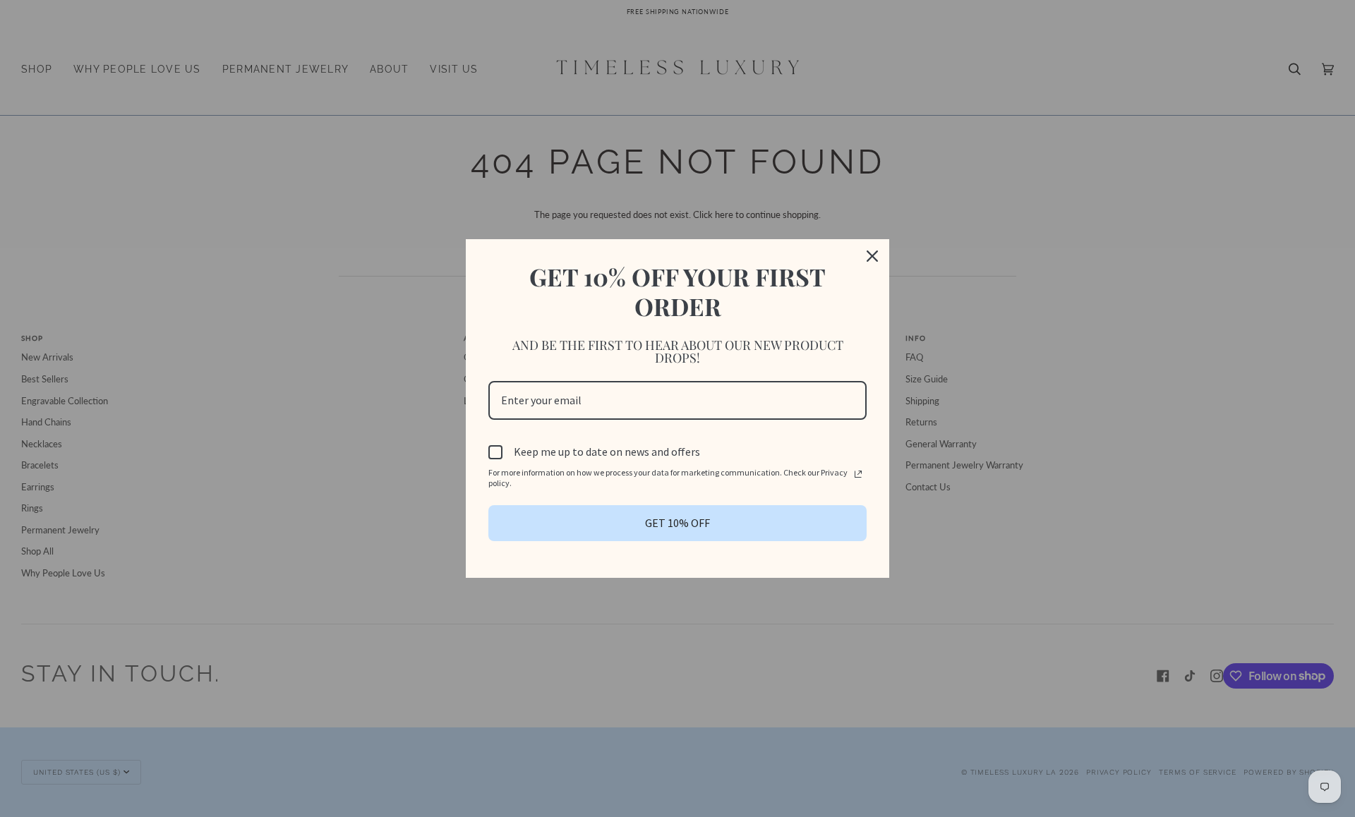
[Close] (872, 256)
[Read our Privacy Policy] (858, 474)
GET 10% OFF (677, 523)
